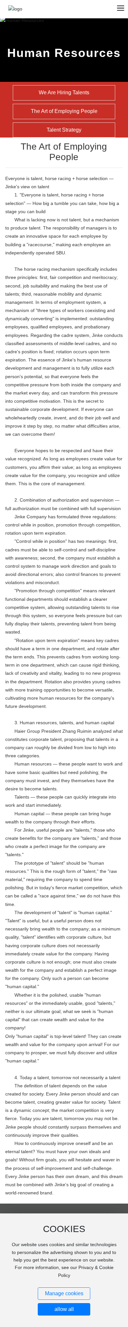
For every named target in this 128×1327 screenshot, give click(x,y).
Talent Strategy (64, 130)
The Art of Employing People (64, 111)
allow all (64, 1309)
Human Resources (64, 53)
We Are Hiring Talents (64, 92)
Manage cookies (64, 1293)
